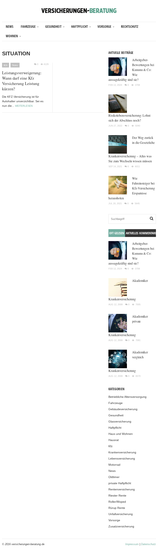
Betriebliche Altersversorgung (127, 396)
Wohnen (12, 36)
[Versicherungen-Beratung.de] (79, 10)
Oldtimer (114, 477)
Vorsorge (104, 26)
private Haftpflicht (119, 483)
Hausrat (113, 440)
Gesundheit (53, 26)
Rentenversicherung (121, 489)
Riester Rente (117, 495)
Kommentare (147, 233)
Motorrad (114, 464)
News (9, 26)
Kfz (5, 65)
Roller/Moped (117, 501)
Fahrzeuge (28, 26)
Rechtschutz (129, 26)
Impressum (132, 544)
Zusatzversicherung (121, 526)
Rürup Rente (116, 508)
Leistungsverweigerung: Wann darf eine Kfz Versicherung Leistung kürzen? (22, 81)
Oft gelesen (116, 233)
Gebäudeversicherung (122, 409)
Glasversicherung (119, 421)
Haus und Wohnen (120, 433)
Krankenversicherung (122, 452)
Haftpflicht (79, 26)
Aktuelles (132, 233)
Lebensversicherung (121, 458)
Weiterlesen (24, 105)
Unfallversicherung (120, 514)
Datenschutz (148, 544)
